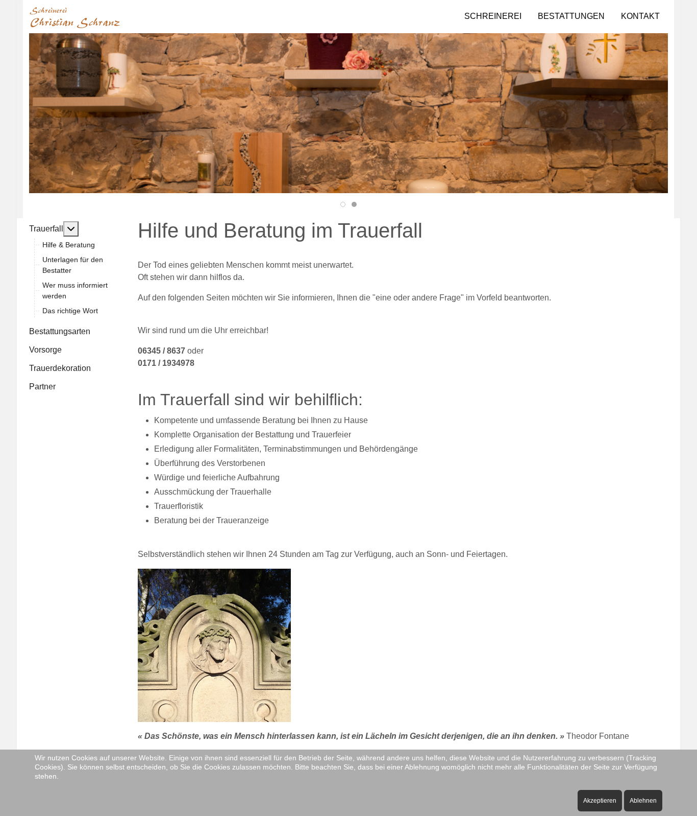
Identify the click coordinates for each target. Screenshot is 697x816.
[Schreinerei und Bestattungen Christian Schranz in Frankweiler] (75, 16)
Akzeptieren (599, 800)
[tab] (342, 204)
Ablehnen (643, 800)
